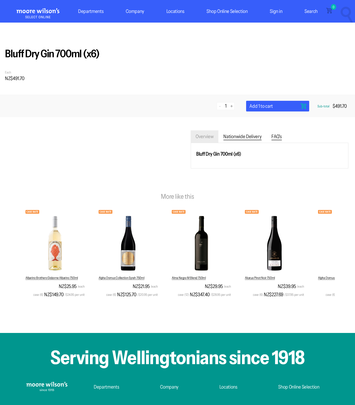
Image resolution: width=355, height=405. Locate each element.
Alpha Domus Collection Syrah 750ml (121, 278)
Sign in (276, 11)
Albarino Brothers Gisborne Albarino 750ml (51, 278)
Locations (175, 11)
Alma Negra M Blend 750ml (189, 278)
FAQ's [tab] (276, 136)
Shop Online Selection (227, 11)
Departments (91, 11)
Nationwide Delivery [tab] (242, 136)
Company (135, 11)
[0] (329, 12)
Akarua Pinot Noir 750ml (260, 278)
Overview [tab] (204, 136)
